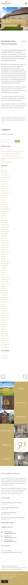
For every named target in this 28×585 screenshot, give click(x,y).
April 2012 (3, 329)
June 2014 (3, 288)
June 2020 (3, 200)
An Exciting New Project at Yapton (9, 155)
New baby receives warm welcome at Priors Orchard (12, 159)
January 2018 (4, 243)
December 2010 (5, 347)
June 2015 (3, 270)
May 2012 (3, 326)
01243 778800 (7, 550)
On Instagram (10, 540)
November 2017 (5, 247)
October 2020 (4, 191)
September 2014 (5, 283)
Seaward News (5, 358)
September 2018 (5, 231)
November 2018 (5, 227)
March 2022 (4, 172)
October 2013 (4, 299)
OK (4, 581)
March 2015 (4, 274)
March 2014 (4, 290)
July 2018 (3, 236)
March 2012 (4, 331)
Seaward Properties (6, 3)
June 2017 (3, 259)
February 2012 (4, 333)
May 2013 (3, 306)
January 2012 (4, 336)
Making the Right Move (7, 162)
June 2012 (3, 324)
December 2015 (5, 263)
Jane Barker (8, 118)
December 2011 (5, 338)
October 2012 (4, 317)
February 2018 (4, 240)
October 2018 (4, 229)
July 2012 (3, 322)
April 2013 (3, 308)
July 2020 (3, 197)
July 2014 (3, 286)
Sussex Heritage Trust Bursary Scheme (10, 153)
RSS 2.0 (24, 120)
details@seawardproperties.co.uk (11, 552)
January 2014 (4, 295)
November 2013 (5, 297)
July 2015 (3, 268)
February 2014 (4, 293)
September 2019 (5, 211)
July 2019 (3, 213)
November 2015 (5, 265)
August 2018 (4, 234)
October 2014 (4, 281)
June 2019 (3, 216)
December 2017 (5, 245)
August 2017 (4, 254)
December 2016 (5, 261)
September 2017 (5, 252)
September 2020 (5, 193)
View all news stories (7, 522)
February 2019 (4, 220)
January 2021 (4, 186)
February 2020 (4, 204)
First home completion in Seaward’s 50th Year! (12, 151)
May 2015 (3, 272)
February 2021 (4, 184)
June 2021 (3, 179)
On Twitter (10, 536)
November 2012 (5, 315)
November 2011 (5, 340)
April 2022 (3, 170)
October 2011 (4, 342)
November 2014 (5, 279)
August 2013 (4, 302)
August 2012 (4, 320)
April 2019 (3, 218)
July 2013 (3, 304)
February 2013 (4, 313)
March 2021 (4, 182)
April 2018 (3, 238)
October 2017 (4, 249)
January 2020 (4, 206)
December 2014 (5, 277)
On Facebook (10, 532)
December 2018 (5, 225)
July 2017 (3, 256)
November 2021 (5, 175)
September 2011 (5, 345)
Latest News (21, 118)
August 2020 (4, 195)
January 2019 (4, 222)
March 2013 (4, 311)
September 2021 (5, 177)
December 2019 (5, 209)
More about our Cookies (7, 578)
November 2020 (5, 188)
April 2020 (3, 202)
